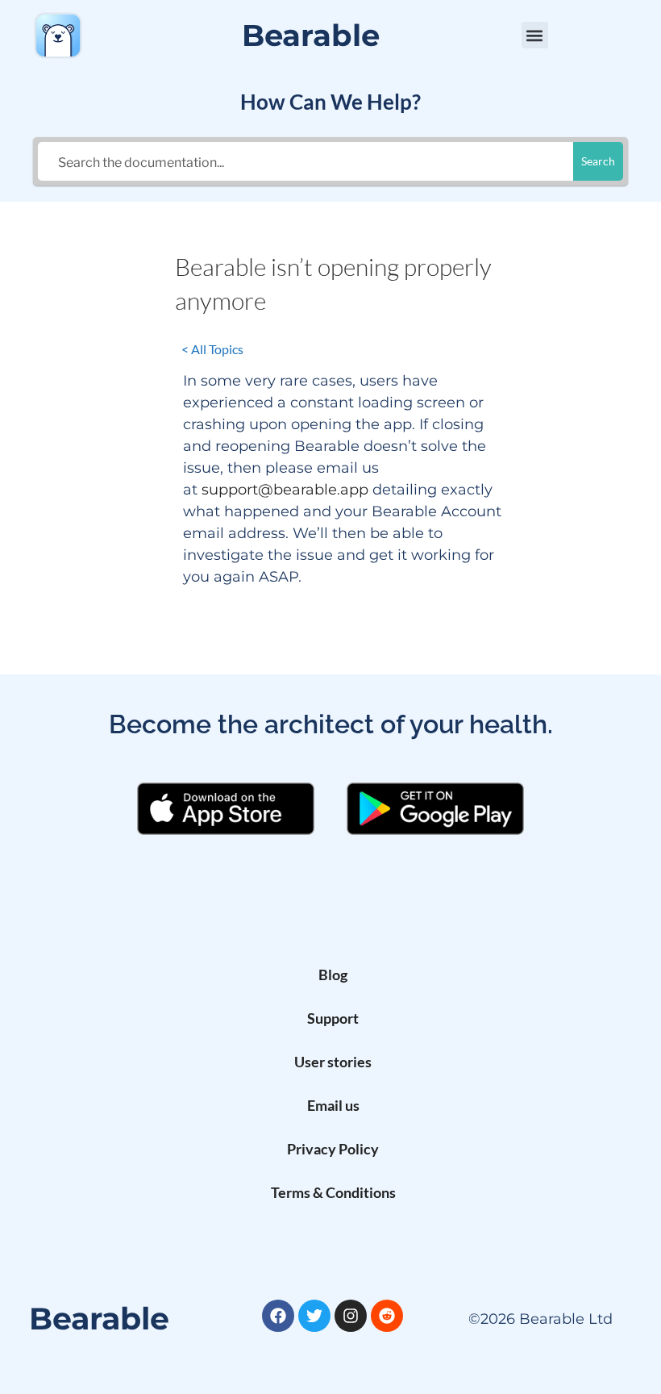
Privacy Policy (333, 1149)
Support (333, 1018)
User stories (333, 1062)
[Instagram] (351, 1316)
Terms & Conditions (333, 1192)
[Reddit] (387, 1316)
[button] (535, 35)
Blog (332, 974)
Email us (333, 1105)
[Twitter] (314, 1316)
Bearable (311, 35)
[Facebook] (278, 1316)
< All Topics (212, 349)
